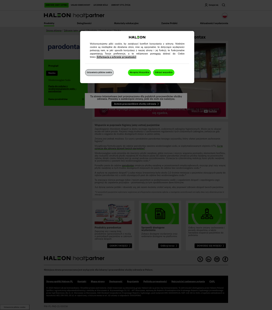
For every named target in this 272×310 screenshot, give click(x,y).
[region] (137, 57)
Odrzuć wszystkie (164, 72)
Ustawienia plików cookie (99, 72)
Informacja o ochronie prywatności (116, 57)
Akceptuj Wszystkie (139, 72)
